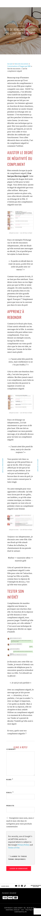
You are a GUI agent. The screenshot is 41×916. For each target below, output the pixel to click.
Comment (11, 749)
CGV (22, 910)
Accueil (10, 64)
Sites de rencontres (21, 64)
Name (9, 779)
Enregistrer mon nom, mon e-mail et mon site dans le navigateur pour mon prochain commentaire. (20, 822)
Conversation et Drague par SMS (17, 24)
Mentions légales (13, 910)
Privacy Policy (23, 845)
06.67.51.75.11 (31, 908)
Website (10, 806)
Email (9, 792)
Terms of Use (13, 847)
